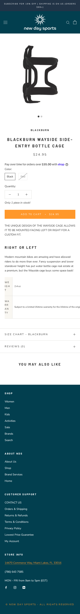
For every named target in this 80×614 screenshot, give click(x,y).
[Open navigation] (5, 22)
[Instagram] (15, 587)
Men (7, 408)
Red (23, 176)
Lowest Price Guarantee (19, 535)
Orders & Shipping (16, 509)
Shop (8, 468)
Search (9, 440)
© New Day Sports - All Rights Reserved (40, 604)
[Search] (68, 22)
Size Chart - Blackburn (26, 334)
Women (9, 401)
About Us (10, 461)
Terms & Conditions (17, 522)
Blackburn (40, 130)
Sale (7, 427)
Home (8, 481)
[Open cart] (75, 22)
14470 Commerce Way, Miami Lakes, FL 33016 (33, 563)
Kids (7, 414)
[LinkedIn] (24, 587)
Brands (9, 434)
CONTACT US (13, 502)
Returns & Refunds (16, 515)
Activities (10, 421)
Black (10, 176)
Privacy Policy (13, 528)
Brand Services (14, 474)
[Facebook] (6, 587)
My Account (12, 541)
